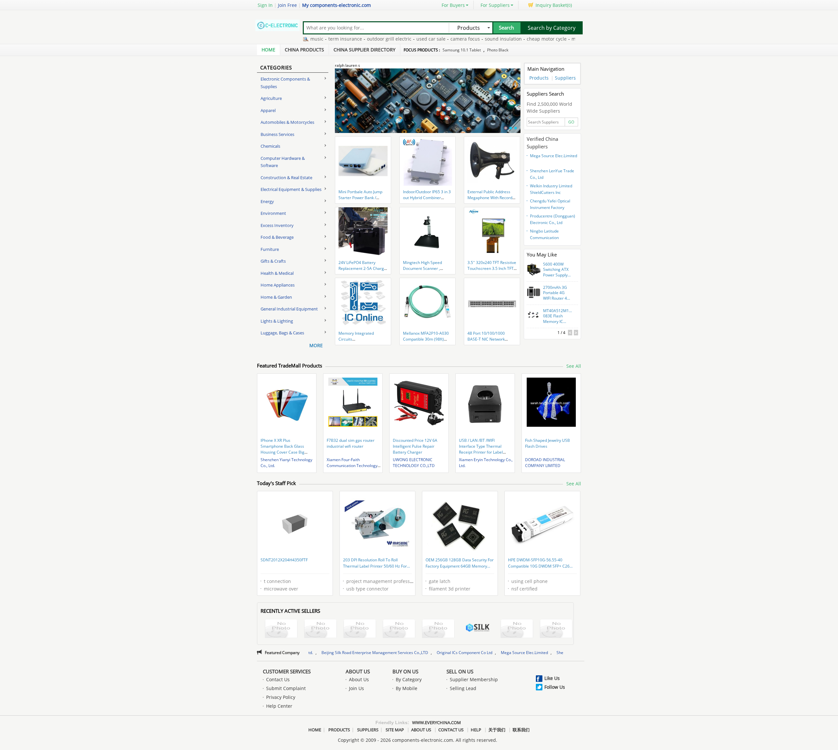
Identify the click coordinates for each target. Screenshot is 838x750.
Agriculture (271, 98)
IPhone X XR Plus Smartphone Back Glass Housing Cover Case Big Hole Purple (282, 449)
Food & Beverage (277, 237)
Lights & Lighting (277, 321)
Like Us (552, 678)
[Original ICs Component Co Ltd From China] (517, 629)
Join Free (287, 5)
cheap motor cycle (521, 39)
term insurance (320, 39)
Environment (273, 213)
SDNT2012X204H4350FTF (284, 560)
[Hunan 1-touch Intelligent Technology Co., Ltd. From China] (438, 629)
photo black (497, 50)
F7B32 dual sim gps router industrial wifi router (350, 443)
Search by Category (551, 27)
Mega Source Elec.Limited (553, 156)
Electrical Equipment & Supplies (291, 189)
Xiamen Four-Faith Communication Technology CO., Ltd (352, 465)
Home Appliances (278, 285)
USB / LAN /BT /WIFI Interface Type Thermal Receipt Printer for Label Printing (481, 449)
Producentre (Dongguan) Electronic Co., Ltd (552, 219)
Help (476, 730)
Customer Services (287, 671)
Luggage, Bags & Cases (282, 333)
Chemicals (270, 146)
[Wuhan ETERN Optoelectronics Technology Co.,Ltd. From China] (359, 629)
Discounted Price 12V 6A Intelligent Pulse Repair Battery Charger (415, 446)
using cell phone (529, 581)
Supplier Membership (474, 679)
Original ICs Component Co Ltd (413, 652)
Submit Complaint (286, 688)
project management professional (383, 581)
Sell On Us (459, 671)
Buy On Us (405, 671)
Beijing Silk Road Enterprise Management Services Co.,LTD (323, 652)
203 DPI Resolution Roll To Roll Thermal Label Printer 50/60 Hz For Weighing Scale (375, 563)
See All (573, 366)
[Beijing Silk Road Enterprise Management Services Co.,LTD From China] (477, 628)
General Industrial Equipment (289, 309)
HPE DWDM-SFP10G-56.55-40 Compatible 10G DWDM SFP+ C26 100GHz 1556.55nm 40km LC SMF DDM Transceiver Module (539, 563)
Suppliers (565, 78)
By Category (409, 679)
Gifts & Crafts (273, 261)
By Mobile (406, 688)
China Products (304, 50)
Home (268, 50)
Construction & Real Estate (286, 177)
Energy (267, 201)
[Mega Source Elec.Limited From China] (556, 629)
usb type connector (367, 589)
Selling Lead (463, 688)
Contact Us (278, 679)
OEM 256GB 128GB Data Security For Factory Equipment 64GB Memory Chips (460, 563)
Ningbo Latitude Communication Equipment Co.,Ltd (546, 235)
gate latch (439, 581)
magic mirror (560, 39)
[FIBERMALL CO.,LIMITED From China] (320, 629)
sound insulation (477, 39)
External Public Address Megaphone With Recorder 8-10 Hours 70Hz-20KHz (491, 197)
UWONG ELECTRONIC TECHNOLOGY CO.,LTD (414, 462)
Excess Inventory (277, 225)
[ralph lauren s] (427, 104)
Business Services (277, 134)
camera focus (439, 39)
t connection (277, 581)
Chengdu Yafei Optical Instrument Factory (550, 204)
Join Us (356, 688)
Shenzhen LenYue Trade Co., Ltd (552, 174)
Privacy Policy (280, 697)
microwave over (281, 589)
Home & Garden (276, 297)
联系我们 (521, 730)
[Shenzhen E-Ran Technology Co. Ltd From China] (399, 629)
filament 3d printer (449, 589)
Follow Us (554, 687)
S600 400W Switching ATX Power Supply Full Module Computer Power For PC (556, 270)
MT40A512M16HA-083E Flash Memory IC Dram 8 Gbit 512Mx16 (558, 316)
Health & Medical (277, 273)
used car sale (405, 39)
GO (571, 122)
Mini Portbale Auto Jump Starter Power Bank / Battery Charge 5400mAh (361, 197)
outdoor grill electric (363, 39)
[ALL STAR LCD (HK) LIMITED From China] (281, 629)
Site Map (395, 730)
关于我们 (496, 730)
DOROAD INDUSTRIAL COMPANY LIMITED (545, 462)
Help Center (279, 706)
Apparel (268, 110)
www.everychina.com (436, 722)
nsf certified (524, 589)
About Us (358, 671)
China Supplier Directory (364, 50)
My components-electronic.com (336, 5)
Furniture (270, 249)
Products (539, 78)
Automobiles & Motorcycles (287, 122)
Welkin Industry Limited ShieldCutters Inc (551, 189)
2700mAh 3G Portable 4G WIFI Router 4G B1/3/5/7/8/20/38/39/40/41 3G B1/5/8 (558, 293)
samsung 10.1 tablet (462, 50)
